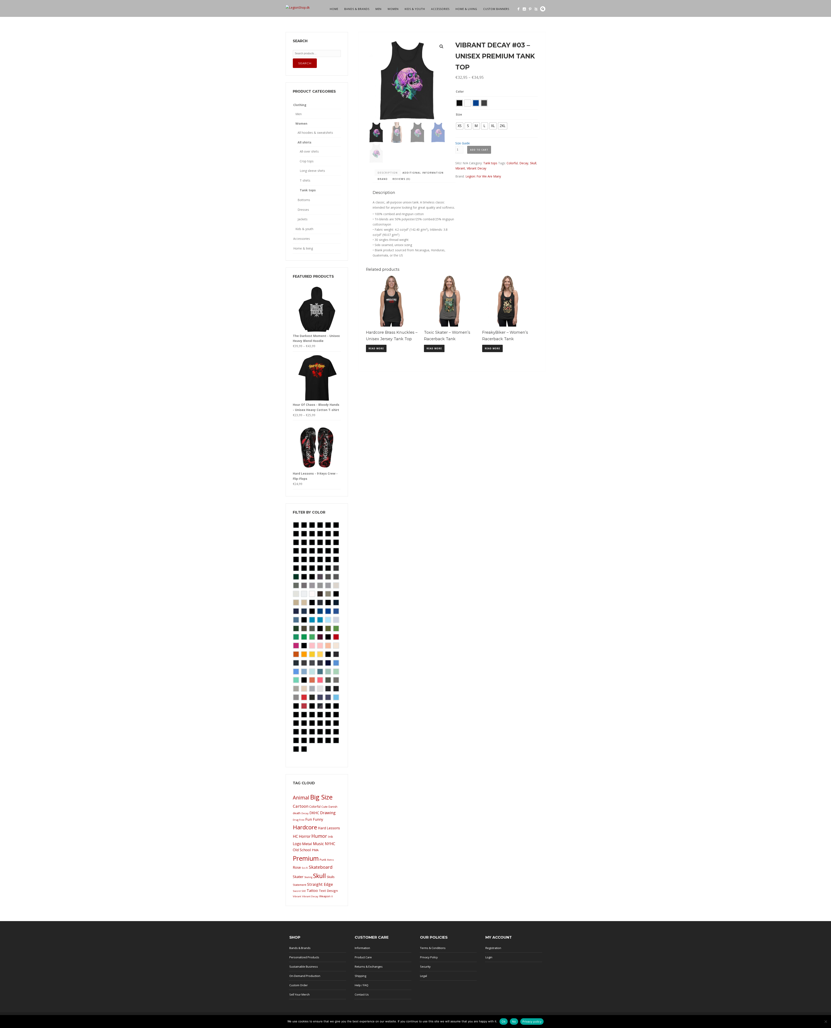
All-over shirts (309, 151)
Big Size (321, 797)
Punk (323, 860)
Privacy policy (531, 1021)
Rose (297, 867)
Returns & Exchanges (369, 966)
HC (295, 836)
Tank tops (490, 163)
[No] (825, 1021)
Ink (330, 836)
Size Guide (462, 143)
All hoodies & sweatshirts (315, 133)
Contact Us (362, 994)
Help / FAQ (361, 985)
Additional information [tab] (423, 172)
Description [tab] (388, 172)
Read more (376, 348)
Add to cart (479, 149)
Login (488, 957)
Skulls (331, 877)
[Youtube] (536, 9)
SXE (303, 891)
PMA (315, 850)
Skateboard (320, 867)
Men (378, 9)
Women (393, 9)
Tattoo (312, 890)
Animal (301, 797)
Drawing (328, 812)
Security (425, 966)
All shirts (304, 142)
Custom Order (298, 985)
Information (362, 948)
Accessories (440, 9)
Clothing (299, 105)
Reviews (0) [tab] (401, 178)
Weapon (324, 896)
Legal (423, 976)
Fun (308, 819)
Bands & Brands (356, 9)
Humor (319, 836)
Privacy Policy (429, 957)
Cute (324, 807)
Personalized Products (304, 957)
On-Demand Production (304, 976)
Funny (318, 819)
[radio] (459, 103)
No (514, 1021)
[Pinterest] (530, 9)
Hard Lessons (329, 828)
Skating (308, 877)
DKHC (314, 812)
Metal (307, 843)
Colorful (512, 163)
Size (459, 114)
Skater (298, 876)
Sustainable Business (303, 966)
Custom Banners (496, 9)
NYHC (330, 843)
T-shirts (305, 180)
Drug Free (298, 819)
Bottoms (304, 200)
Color (460, 91)
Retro (330, 859)
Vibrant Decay (476, 168)
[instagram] (524, 9)
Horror (305, 836)
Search (542, 8)
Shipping (360, 976)
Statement (299, 885)
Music (318, 843)
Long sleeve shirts (312, 171)
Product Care (363, 957)
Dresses (303, 210)
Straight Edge (320, 884)
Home (334, 9)
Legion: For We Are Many (483, 176)
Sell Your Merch (299, 994)
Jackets (303, 219)
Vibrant (460, 168)
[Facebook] (518, 9)
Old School (302, 849)
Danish (333, 807)
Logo (297, 843)
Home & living (466, 9)
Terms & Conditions (433, 948)
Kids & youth (415, 9)
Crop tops (307, 161)
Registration (493, 948)
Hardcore (305, 827)
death (297, 813)
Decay (523, 163)
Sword (297, 891)
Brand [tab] (383, 178)
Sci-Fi (305, 867)
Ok (504, 1021)
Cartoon (300, 806)
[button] (441, 46)
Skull (533, 163)
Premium (306, 858)
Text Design (328, 890)
